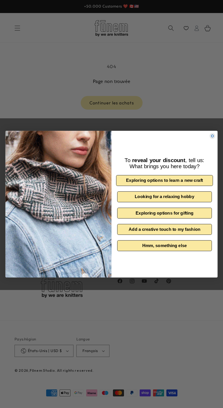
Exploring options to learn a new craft (164, 180)
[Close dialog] (212, 136)
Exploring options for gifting (164, 213)
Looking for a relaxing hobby (164, 196)
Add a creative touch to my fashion (164, 229)
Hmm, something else (164, 245)
